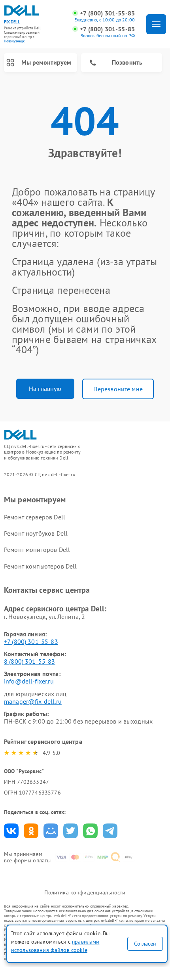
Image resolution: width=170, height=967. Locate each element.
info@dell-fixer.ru (29, 681)
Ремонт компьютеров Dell (40, 566)
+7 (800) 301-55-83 (107, 13)
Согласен (145, 943)
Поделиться (11, 830)
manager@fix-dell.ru (33, 701)
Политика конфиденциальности (84, 892)
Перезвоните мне (118, 389)
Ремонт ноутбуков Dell (36, 533)
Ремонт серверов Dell (34, 517)
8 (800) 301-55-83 (29, 661)
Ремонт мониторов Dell (37, 549)
